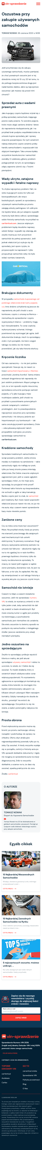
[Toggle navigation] (38, 4)
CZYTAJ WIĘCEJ (8, 889)
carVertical (13, 774)
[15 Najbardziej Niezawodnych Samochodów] (21, 861)
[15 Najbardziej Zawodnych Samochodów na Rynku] (21, 905)
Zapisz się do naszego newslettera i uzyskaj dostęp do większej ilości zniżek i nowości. (24, 999)
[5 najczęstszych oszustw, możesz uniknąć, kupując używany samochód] (21, 949)
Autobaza (6, 1078)
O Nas (25, 1088)
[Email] (5, 819)
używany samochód (21, 662)
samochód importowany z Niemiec (22, 371)
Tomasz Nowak (13, 812)
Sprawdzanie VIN (30, 1075)
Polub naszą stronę (10, 1053)
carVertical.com (9, 223)
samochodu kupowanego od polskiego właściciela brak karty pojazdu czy (20, 303)
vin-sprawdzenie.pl (22, 1060)
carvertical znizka (30, 1071)
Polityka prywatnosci (31, 1080)
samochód (33, 496)
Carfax (4, 1082)
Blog (24, 1084)
